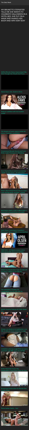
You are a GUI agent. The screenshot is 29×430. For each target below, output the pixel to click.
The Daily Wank (6, 2)
